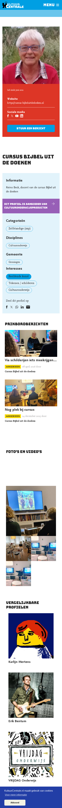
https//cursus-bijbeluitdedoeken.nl (25, 103)
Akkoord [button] (15, 802)
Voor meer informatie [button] (16, 795)
